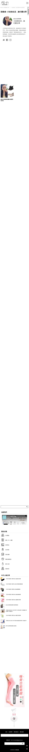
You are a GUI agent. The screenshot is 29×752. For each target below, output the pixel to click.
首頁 (6, 731)
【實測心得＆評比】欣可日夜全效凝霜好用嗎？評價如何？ (16, 620)
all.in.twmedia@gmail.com (17, 740)
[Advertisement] (14, 63)
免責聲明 (10, 731)
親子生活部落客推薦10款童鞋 (11, 625)
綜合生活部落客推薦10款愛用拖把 (12, 604)
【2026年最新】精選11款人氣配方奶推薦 (13, 615)
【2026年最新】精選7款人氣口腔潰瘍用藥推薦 (14, 584)
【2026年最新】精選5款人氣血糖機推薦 (13, 589)
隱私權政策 (16, 731)
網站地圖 (22, 731)
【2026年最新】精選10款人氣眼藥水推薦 (13, 599)
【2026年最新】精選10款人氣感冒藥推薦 (13, 594)
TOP (5, 7)
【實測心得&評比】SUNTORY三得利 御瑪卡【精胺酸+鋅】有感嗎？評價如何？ (16, 611)
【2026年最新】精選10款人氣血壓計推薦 (13, 578)
